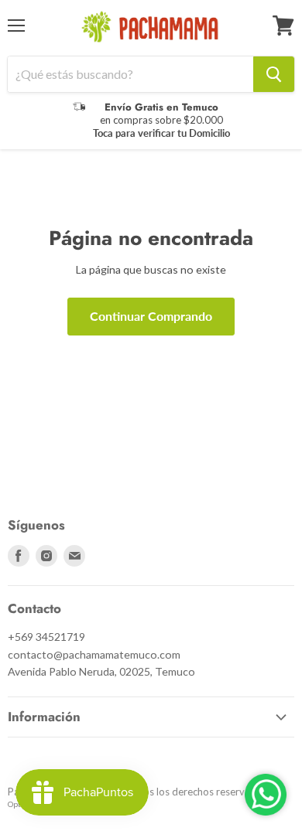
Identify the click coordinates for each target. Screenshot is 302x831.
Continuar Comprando (151, 315)
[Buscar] (273, 74)
